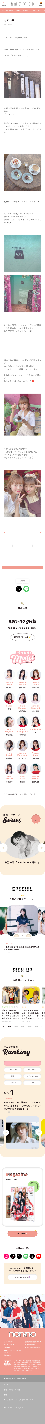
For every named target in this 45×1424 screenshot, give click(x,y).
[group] (22, 1133)
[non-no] (22, 4)
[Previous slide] (16, 935)
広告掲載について (10, 1355)
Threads (32, 1256)
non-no (22, 1334)
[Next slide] (28, 935)
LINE (26, 589)
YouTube (38, 1256)
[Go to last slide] (6, 1133)
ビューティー (32, 1070)
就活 (12, 1076)
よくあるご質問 (9, 1345)
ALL (22, 1063)
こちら (31, 1370)
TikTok (13, 1256)
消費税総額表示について (33, 1342)
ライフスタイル (32, 1076)
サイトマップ (8, 1342)
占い (32, 1083)
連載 (18, 10)
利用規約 (7, 1347)
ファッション (36, 10)
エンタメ (13, 1083)
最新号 (25, 10)
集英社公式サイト (31, 1345)
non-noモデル (7, 10)
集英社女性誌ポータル (32, 1347)
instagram (6, 1256)
